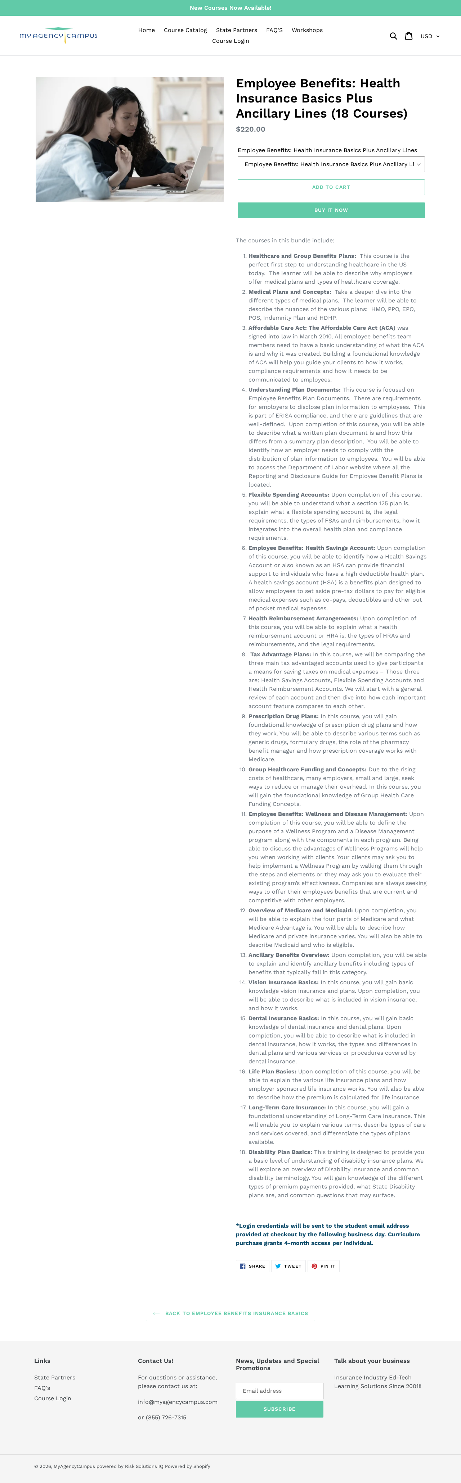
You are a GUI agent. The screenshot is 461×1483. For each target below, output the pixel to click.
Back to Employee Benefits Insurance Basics (236, 1313)
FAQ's (42, 1387)
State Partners (54, 1377)
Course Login (52, 1398)
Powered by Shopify (187, 1466)
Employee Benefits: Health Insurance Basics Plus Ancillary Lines (327, 150)
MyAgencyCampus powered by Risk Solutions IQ (109, 1466)
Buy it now (331, 210)
